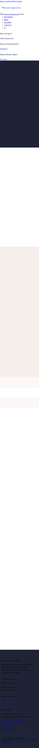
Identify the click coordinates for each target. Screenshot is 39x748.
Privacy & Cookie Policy (21, 740)
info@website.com (7, 38)
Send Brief (3, 49)
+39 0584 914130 (8, 726)
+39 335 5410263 (8, 728)
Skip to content (6, 1)
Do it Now (3, 59)
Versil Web (5, 743)
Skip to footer (17, 1)
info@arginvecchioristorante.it (13, 721)
